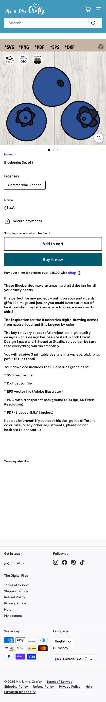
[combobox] (53, 23)
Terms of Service (17, 585)
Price (8, 200)
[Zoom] (98, 138)
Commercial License (24, 185)
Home (8, 154)
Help (7, 609)
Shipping (10, 233)
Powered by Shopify (19, 692)
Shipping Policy (16, 591)
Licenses (11, 176)
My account (13, 615)
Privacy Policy (15, 603)
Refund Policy (14, 597)
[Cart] (88, 9)
